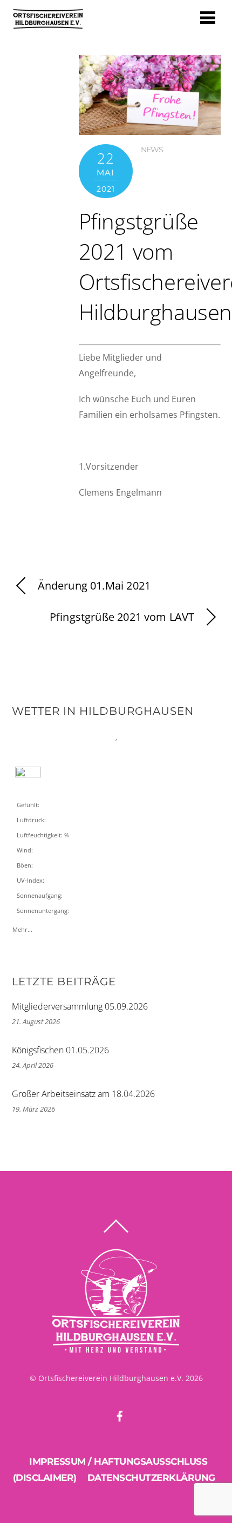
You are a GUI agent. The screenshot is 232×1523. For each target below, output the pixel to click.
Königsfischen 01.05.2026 (60, 1050)
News (152, 149)
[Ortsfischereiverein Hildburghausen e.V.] (48, 25)
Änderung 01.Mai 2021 (94, 585)
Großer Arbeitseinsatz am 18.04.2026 (83, 1094)
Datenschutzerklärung (151, 1477)
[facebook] (119, 1414)
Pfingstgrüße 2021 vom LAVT (122, 617)
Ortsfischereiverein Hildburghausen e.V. (110, 1378)
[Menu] (207, 17)
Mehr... (22, 927)
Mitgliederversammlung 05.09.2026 (80, 1006)
